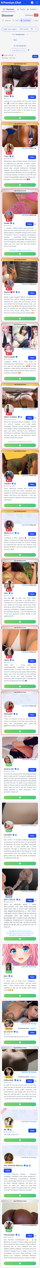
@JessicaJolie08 (9, 771)
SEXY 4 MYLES (10, 900)
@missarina (7, 1034)
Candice (7, 484)
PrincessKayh (9, 1235)
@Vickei (6, 98)
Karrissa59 (8, 714)
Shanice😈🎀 (9, 292)
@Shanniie (7, 294)
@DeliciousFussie (9, 1132)
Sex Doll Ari (8, 1032)
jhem (6, 976)
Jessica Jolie (9, 769)
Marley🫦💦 (9, 533)
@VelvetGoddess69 (10, 419)
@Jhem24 (7, 978)
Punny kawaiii (9, 357)
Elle (5, 1130)
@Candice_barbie (9, 486)
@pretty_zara (8, 595)
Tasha (6, 660)
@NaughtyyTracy (9, 158)
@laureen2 (7, 662)
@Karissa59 (7, 716)
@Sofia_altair (8, 1082)
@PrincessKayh (8, 1237)
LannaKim (8, 835)
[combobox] (20, 40)
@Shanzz (7, 535)
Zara (6, 593)
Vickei (6, 96)
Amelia (7, 223)
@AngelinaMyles (9, 902)
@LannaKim (7, 837)
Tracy (6, 156)
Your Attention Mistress (13, 1165)
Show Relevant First (18, 50)
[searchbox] (23, 40)
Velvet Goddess (10, 417)
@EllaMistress (8, 1168)
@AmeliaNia (8, 225)
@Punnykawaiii (8, 359)
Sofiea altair (9, 1080)
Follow (35, 56)
